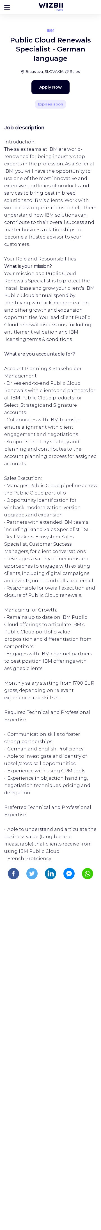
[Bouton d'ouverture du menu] (7, 7)
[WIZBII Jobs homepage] (50, 7)
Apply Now (50, 87)
